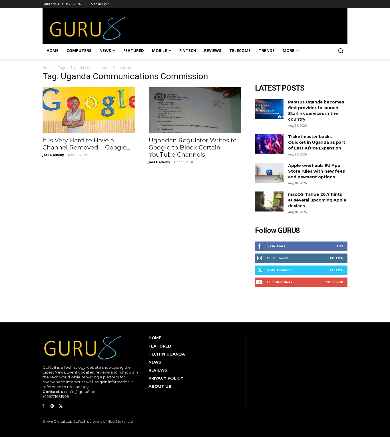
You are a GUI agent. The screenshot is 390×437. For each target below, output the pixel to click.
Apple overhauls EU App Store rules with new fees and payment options (316, 171)
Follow (336, 258)
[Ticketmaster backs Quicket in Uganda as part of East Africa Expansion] (269, 144)
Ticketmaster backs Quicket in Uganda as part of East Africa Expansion (316, 142)
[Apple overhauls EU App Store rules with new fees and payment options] (269, 173)
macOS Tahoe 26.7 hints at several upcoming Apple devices (317, 200)
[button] (340, 50)
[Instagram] (52, 406)
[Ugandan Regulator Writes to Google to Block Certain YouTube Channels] (195, 110)
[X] (61, 406)
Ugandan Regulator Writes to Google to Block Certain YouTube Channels (193, 147)
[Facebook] (43, 406)
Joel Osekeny (53, 155)
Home (48, 67)
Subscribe (334, 282)
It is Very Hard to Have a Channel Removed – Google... (86, 144)
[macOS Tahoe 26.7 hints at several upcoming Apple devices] (269, 201)
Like (340, 246)
